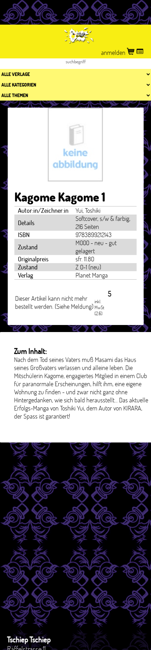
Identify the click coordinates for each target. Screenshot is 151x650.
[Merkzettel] (140, 53)
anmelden (114, 53)
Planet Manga (92, 275)
